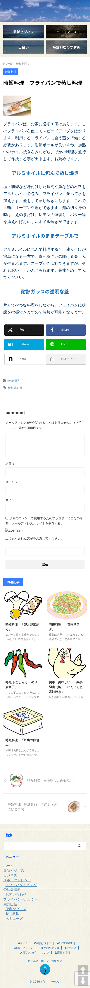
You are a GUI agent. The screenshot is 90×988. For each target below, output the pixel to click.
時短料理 (13, 380)
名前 (9, 463)
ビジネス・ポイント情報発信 (45, 960)
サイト (10, 500)
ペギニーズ (14, 918)
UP (83, 970)
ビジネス (10, 875)
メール (11, 482)
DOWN (83, 981)
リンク (45, 952)
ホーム (8, 865)
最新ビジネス (13, 870)
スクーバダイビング (21, 885)
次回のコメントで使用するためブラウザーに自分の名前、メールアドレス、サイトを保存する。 (44, 520)
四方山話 (10, 904)
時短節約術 (15, 387)
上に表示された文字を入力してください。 (34, 538)
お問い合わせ (15, 894)
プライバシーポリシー (20, 899)
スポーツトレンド (17, 880)
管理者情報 (12, 889)
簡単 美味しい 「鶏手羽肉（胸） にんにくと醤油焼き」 (66, 686)
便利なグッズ (15, 909)
